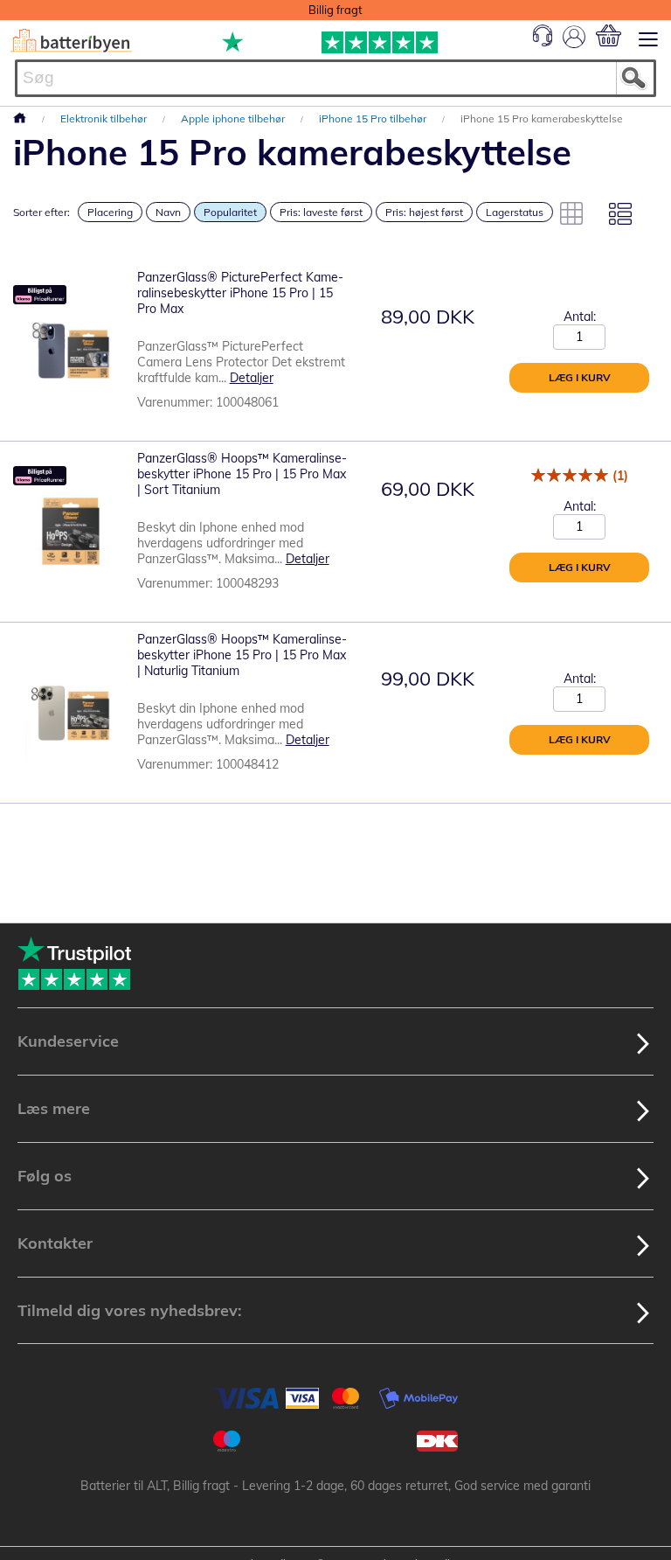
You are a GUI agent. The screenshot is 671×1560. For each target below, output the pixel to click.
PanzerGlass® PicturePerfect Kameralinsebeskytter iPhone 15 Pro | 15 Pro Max (240, 293)
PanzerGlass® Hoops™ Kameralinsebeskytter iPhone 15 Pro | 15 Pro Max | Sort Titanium (242, 474)
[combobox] (335, 78)
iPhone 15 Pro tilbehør (374, 118)
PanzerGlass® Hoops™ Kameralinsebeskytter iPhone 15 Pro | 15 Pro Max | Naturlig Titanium (242, 655)
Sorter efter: (41, 212)
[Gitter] (571, 213)
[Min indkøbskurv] (608, 35)
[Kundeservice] (542, 42)
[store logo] (71, 40)
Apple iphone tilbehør (234, 118)
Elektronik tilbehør (104, 118)
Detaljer (251, 378)
